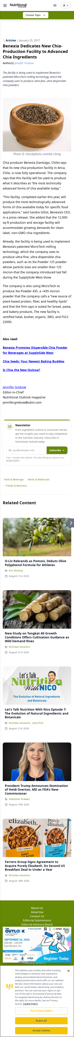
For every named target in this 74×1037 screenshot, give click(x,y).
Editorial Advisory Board (37, 924)
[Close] (68, 971)
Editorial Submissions (37, 920)
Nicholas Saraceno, (20, 722)
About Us (37, 908)
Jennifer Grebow (14, 387)
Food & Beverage (14, 479)
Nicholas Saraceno (19, 646)
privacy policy (12, 460)
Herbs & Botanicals (39, 479)
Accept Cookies (41, 1030)
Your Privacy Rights (41, 1010)
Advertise (37, 912)
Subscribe (55, 450)
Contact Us (37, 916)
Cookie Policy (30, 1003)
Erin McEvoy (16, 570)
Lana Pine (37, 722)
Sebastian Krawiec (19, 799)
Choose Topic (33, 15)
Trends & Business (16, 485)
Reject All (41, 1020)
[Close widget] (66, 931)
